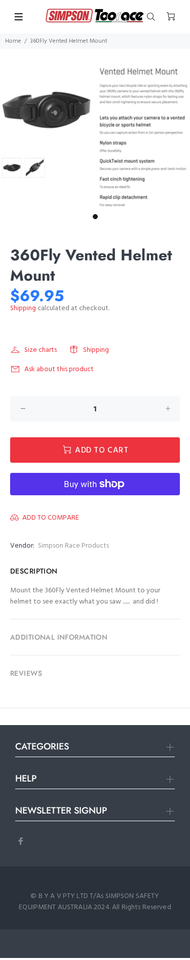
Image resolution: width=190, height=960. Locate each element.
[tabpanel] (95, 137)
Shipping (23, 308)
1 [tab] (95, 216)
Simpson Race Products (73, 546)
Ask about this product (59, 369)
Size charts (40, 350)
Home (13, 41)
